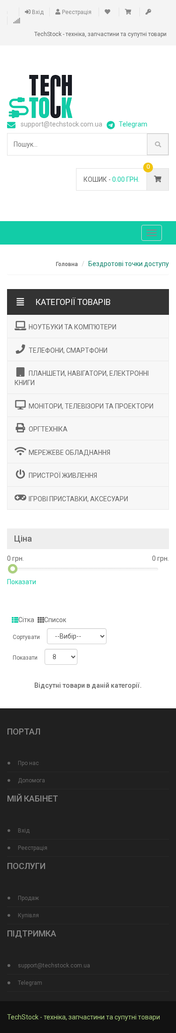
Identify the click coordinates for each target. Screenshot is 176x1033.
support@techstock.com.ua (54, 965)
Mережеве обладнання (69, 452)
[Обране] (108, 12)
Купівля (28, 915)
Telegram (133, 124)
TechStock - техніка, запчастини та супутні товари (83, 1017)
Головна (67, 264)
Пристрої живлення (63, 475)
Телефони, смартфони (68, 350)
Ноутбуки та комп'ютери (72, 327)
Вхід (37, 12)
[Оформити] (149, 12)
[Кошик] (129, 12)
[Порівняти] (17, 20)
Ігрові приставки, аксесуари (78, 498)
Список (55, 620)
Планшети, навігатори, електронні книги (82, 378)
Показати (21, 582)
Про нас (28, 763)
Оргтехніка (48, 429)
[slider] (12, 568)
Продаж (28, 898)
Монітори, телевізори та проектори (91, 405)
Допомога (31, 780)
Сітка (26, 620)
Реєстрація (76, 12)
